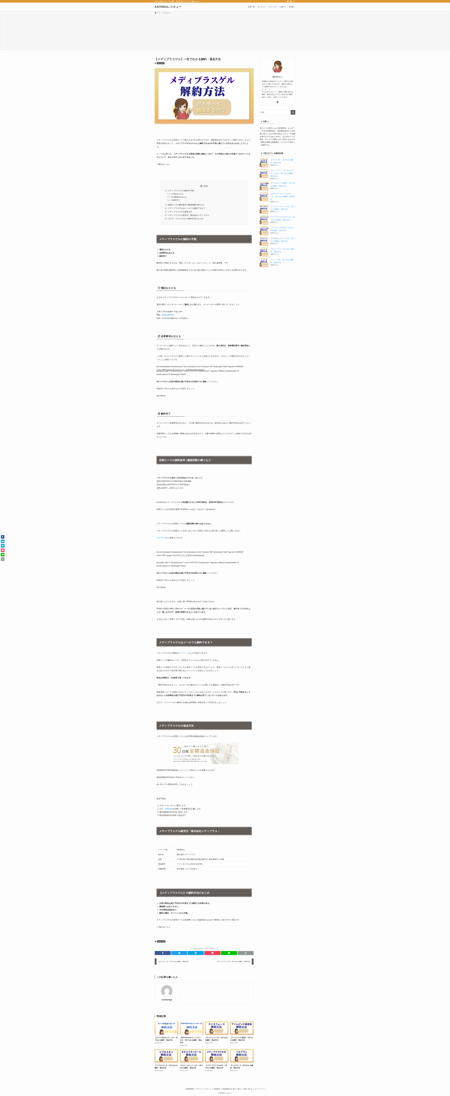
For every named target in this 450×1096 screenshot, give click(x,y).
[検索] (293, 1)
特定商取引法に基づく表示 (231, 1089)
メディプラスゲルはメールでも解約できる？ (186, 208)
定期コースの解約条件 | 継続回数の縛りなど (186, 205)
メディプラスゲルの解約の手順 (181, 191)
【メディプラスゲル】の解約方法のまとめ (185, 219)
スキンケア (160, 63)
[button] (163, 953)
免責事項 (217, 1089)
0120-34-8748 (168, 315)
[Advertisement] (225, 31)
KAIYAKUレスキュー (168, 6)
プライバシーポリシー (204, 1089)
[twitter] (287, 1)
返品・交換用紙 (165, 809)
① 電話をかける (177, 194)
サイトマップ (259, 1089)
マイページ (161, 538)
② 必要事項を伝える (178, 197)
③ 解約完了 (175, 200)
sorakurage (167, 1000)
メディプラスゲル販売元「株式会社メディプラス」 (189, 215)
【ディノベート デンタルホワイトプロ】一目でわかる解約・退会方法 (282, 173)
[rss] (290, 1)
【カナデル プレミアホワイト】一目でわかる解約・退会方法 (282, 196)
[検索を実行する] (293, 112)
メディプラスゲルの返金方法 (180, 212)
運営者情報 (190, 1089)
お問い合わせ (247, 1089)
